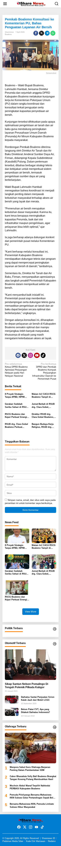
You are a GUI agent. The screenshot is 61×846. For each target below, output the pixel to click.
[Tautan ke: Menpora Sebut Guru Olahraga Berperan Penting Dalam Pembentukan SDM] (30, 748)
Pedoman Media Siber (12, 841)
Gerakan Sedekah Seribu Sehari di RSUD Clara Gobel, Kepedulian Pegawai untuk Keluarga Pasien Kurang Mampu (16, 405)
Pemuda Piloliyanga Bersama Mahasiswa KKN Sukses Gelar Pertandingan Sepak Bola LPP (32, 796)
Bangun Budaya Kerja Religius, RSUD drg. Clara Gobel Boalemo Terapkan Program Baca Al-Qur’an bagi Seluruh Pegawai (44, 426)
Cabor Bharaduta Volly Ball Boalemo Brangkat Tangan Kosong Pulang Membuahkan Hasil (33, 777)
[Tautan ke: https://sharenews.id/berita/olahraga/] (55, 727)
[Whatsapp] (52, 33)
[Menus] (5, 4)
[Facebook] (18, 355)
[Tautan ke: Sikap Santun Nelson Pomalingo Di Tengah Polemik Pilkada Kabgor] (30, 664)
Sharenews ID (48, 838)
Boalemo (8, 34)
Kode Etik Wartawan (35, 841)
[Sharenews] (31, 3)
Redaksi (52, 841)
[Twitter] (24, 355)
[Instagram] (30, 355)
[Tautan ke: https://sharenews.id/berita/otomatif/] (55, 644)
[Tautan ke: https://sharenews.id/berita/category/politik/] (55, 629)
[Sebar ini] (35, 33)
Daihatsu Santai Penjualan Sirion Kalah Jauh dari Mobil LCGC (37, 698)
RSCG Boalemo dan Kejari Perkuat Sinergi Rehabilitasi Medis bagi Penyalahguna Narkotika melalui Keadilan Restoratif (17, 416)
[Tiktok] (43, 355)
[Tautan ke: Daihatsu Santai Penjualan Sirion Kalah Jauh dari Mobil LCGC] (12, 699)
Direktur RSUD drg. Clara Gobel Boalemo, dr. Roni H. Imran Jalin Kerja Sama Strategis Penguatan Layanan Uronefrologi (43, 416)
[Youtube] (37, 355)
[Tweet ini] (41, 33)
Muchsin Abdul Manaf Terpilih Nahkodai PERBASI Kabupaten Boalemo (30, 787)
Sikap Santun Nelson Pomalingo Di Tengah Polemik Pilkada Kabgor (26, 686)
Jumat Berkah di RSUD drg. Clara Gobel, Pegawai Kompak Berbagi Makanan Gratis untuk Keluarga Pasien (44, 405)
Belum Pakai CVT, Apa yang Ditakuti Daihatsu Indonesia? (35, 710)
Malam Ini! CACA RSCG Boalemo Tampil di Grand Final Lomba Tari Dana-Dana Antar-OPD (44, 395)
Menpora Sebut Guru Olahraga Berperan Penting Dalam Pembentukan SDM (30, 768)
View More (30, 611)
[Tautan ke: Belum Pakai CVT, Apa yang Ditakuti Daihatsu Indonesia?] (12, 711)
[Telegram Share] (47, 33)
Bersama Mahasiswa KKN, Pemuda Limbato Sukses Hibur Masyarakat (32, 805)
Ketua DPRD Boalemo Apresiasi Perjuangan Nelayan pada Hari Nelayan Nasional (16, 370)
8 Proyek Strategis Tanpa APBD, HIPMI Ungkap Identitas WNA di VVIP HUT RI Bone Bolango (16, 395)
